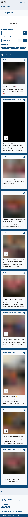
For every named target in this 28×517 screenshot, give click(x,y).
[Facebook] (2, 507)
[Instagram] (5, 507)
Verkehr (23, 47)
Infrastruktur (6, 47)
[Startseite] (2, 491)
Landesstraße (14, 47)
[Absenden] (25, 40)
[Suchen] (25, 33)
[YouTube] (8, 507)
